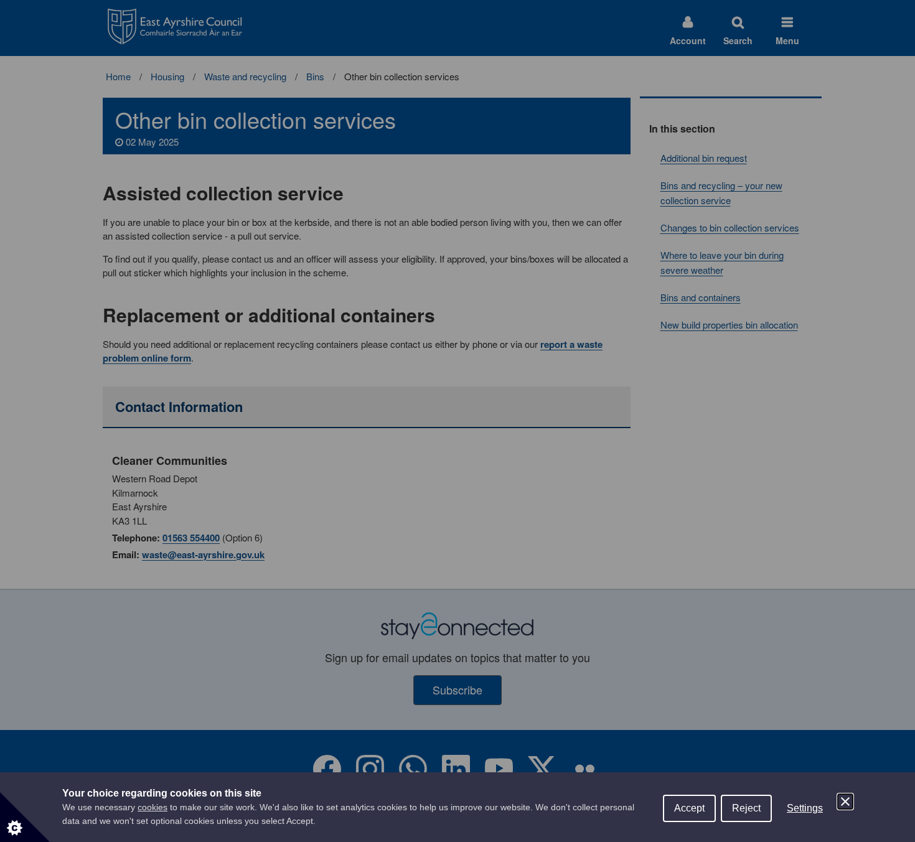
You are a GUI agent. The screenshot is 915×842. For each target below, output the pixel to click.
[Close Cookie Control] (845, 801)
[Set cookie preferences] (25, 817)
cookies (152, 807)
